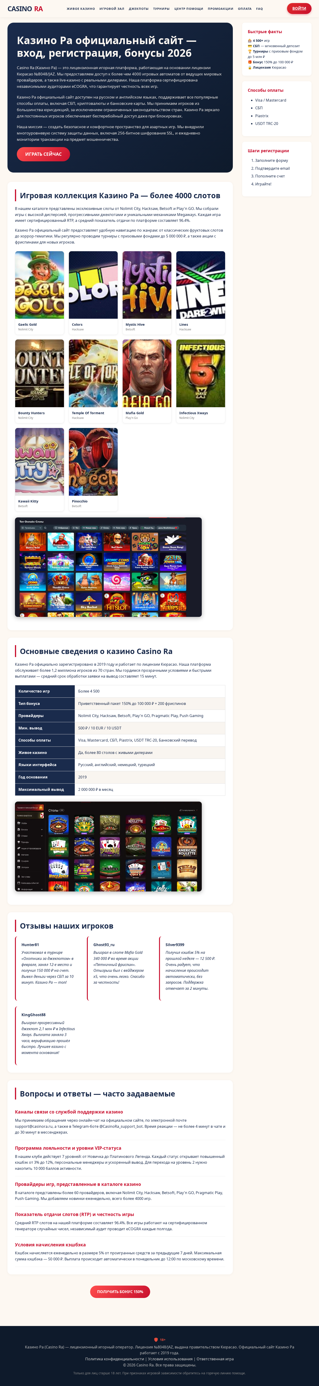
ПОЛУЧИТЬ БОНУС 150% (120, 1291)
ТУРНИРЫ (161, 9)
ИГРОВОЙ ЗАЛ (111, 9)
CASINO (25, 8)
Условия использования (170, 1358)
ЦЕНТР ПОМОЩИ (188, 9)
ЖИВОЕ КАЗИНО (81, 9)
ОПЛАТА (245, 9)
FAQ (259, 9)
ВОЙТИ (299, 8)
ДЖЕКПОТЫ (139, 9)
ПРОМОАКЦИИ (221, 9)
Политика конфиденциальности (114, 1358)
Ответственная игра (215, 1358)
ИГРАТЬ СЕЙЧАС (43, 154)
